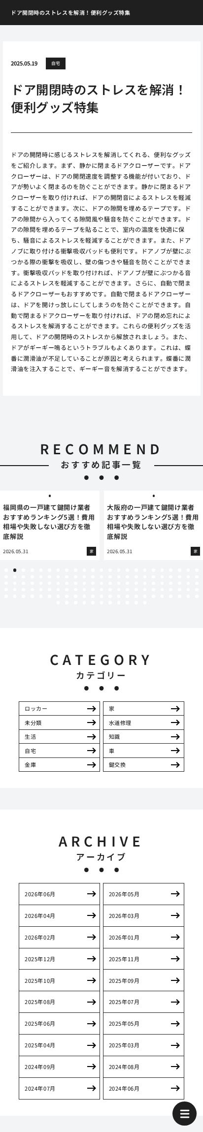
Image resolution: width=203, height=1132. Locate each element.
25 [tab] (15, 577)
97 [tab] (41, 596)
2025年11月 (124, 959)
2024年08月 (124, 1066)
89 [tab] (170, 590)
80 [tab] (93, 590)
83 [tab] (119, 590)
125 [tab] (136, 602)
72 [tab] (23, 590)
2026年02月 (40, 937)
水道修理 (120, 722)
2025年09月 (124, 980)
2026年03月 (124, 915)
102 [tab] (84, 596)
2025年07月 (124, 1002)
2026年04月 (40, 915)
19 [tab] (162, 570)
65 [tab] (162, 583)
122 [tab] (110, 602)
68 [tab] (188, 583)
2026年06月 (40, 894)
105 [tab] (110, 596)
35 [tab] (101, 577)
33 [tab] (84, 577)
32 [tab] (75, 577)
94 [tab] (15, 596)
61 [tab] (127, 583)
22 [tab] (188, 570)
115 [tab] (197, 596)
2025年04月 (40, 1045)
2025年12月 (40, 959)
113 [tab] (179, 596)
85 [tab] (136, 590)
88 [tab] (162, 590)
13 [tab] (110, 570)
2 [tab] (14, 570)
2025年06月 (40, 1023)
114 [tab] (188, 596)
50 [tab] (32, 583)
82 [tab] (110, 590)
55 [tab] (75, 583)
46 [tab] (197, 577)
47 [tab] (6, 583)
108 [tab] (136, 596)
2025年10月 (40, 980)
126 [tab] (145, 602)
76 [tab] (58, 590)
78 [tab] (75, 590)
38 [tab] (127, 577)
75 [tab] (49, 590)
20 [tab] (170, 570)
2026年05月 (124, 894)
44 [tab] (179, 577)
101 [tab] (75, 596)
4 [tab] (32, 570)
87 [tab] (153, 590)
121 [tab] (101, 602)
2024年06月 (124, 1088)
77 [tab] (66, 590)
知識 (114, 736)
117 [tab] (66, 602)
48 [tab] (15, 583)
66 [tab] (170, 583)
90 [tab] (179, 590)
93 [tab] (6, 596)
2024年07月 (40, 1088)
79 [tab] (84, 590)
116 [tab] (58, 602)
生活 (30, 736)
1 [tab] (5, 570)
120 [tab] (93, 602)
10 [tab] (84, 570)
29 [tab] (49, 577)
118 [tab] (75, 602)
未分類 (33, 722)
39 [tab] (136, 577)
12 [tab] (101, 570)
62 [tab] (136, 583)
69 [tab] (197, 583)
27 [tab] (32, 577)
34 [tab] (93, 577)
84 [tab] (127, 590)
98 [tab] (49, 596)
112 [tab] (170, 596)
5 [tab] (40, 570)
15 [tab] (127, 570)
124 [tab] (127, 602)
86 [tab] (145, 590)
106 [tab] (119, 596)
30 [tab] (58, 577)
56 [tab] (84, 583)
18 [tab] (153, 570)
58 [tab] (101, 583)
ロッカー (36, 708)
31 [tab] (66, 577)
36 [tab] (110, 577)
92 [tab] (197, 590)
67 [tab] (179, 583)
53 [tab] (58, 583)
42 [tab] (162, 577)
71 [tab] (15, 590)
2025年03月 (124, 1045)
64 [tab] (153, 583)
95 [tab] (23, 596)
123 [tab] (119, 602)
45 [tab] (188, 577)
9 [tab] (75, 570)
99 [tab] (58, 596)
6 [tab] (49, 570)
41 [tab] (153, 577)
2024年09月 (40, 1066)
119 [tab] (84, 602)
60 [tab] (119, 583)
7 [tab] (58, 570)
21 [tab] (179, 570)
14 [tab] (119, 570)
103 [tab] (93, 596)
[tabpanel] (50, 525)
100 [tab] (66, 596)
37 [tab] (119, 577)
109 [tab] (145, 596)
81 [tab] (101, 590)
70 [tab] (6, 590)
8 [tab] (67, 570)
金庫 (30, 764)
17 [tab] (145, 570)
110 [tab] (153, 596)
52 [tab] (49, 583)
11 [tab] (93, 570)
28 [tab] (41, 577)
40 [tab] (145, 577)
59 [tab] (110, 583)
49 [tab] (23, 583)
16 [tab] (136, 570)
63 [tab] (145, 583)
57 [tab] (93, 583)
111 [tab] (162, 596)
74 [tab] (41, 590)
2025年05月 (124, 1023)
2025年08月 (40, 1002)
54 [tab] (66, 583)
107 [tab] (127, 596)
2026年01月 (124, 937)
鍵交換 (117, 764)
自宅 (56, 63)
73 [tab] (32, 590)
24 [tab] (6, 577)
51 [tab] (41, 583)
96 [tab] (32, 596)
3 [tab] (23, 570)
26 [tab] (23, 577)
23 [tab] (197, 570)
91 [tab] (188, 590)
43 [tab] (170, 577)
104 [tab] (101, 596)
